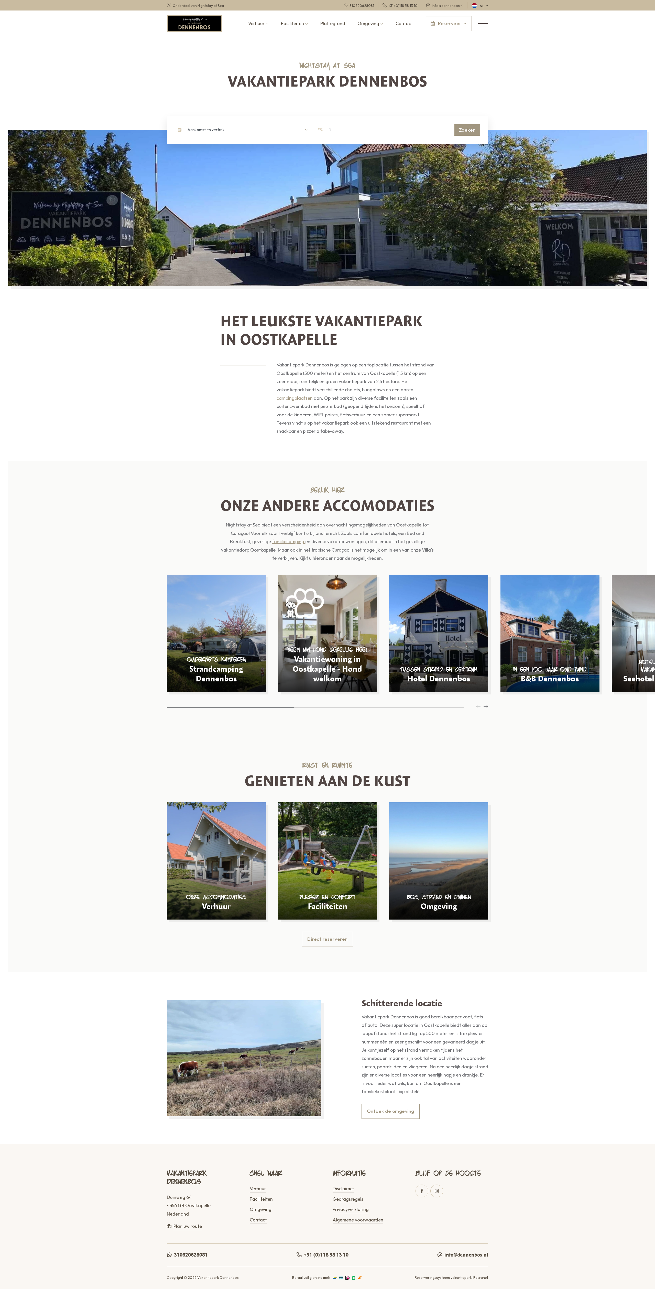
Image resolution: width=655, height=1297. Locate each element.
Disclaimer (343, 1188)
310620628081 (191, 1255)
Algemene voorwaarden (358, 1220)
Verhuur (256, 23)
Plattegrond (332, 23)
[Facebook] (422, 1191)
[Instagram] (436, 1191)
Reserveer (450, 23)
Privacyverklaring (351, 1209)
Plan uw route (187, 1226)
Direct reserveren (327, 939)
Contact (404, 23)
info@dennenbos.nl (466, 1255)
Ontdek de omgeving (390, 1111)
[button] (483, 23)
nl (482, 6)
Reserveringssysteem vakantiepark (443, 1277)
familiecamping (288, 541)
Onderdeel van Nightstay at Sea (198, 5)
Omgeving (368, 23)
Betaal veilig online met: (311, 1277)
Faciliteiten (292, 23)
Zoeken (467, 130)
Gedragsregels (348, 1199)
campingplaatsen (295, 398)
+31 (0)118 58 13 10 (326, 1255)
